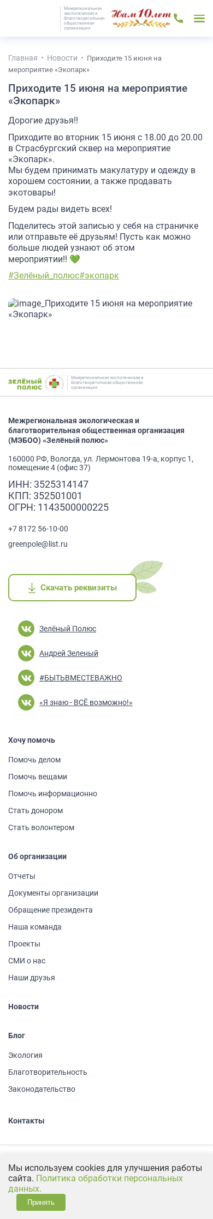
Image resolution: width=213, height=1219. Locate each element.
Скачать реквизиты (78, 588)
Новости (23, 1006)
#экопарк (99, 275)
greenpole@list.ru (38, 544)
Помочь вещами (37, 776)
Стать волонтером (41, 827)
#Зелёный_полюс (43, 275)
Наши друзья (31, 977)
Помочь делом (34, 759)
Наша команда (35, 926)
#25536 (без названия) (141, 18)
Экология (25, 1055)
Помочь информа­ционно (52, 793)
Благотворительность (47, 1072)
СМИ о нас (26, 960)
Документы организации (53, 893)
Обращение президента (50, 910)
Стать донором (35, 810)
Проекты (24, 943)
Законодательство (41, 1089)
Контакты (26, 1120)
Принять (41, 1202)
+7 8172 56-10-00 (38, 528)
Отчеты (22, 876)
